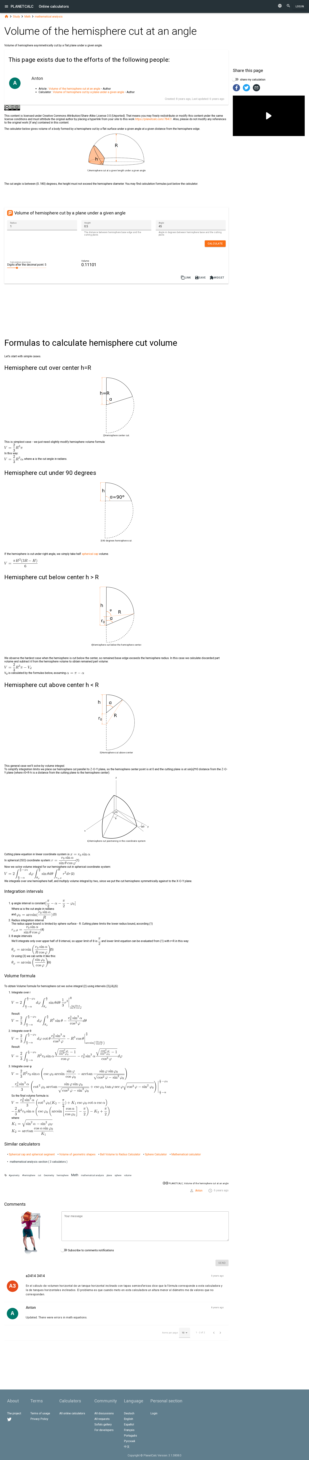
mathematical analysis (49, 16)
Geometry (49, 1175)
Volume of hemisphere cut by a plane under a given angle (88, 92)
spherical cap (90, 554)
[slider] (26, 267)
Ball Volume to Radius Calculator (120, 1154)
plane (109, 1175)
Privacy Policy (39, 1419)
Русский (129, 1441)
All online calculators (72, 1413)
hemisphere (62, 1175)
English (128, 1419)
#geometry (14, 1175)
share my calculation (252, 79)
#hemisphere (28, 1175)
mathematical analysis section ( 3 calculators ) (38, 1161)
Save (200, 277)
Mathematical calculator (186, 1154)
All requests (102, 1419)
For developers (104, 1430)
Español (129, 1424)
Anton (198, 1190)
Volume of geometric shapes (77, 1154)
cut (39, 1175)
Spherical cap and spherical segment (32, 1154)
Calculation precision (20, 262)
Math (27, 16)
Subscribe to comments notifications (90, 1250)
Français (129, 1430)
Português (130, 1435)
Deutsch (129, 1413)
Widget (217, 277)
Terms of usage (40, 1413)
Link (186, 277)
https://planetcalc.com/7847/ (153, 119)
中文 (127, 1446)
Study (16, 16)
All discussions (104, 1413)
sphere (118, 1175)
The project (14, 1413)
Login (300, 6)
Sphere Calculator (156, 1154)
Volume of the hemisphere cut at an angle (74, 88)
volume (127, 1175)
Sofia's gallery (103, 1424)
